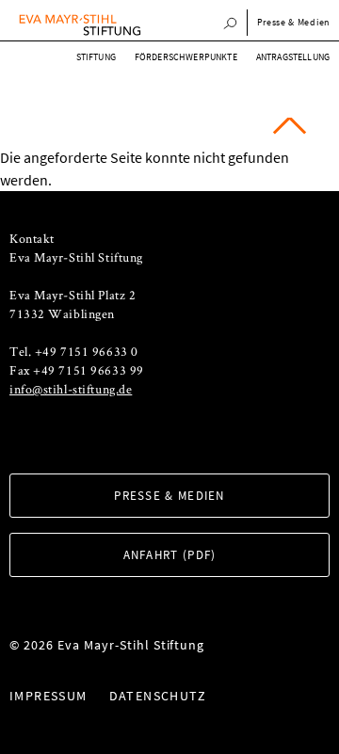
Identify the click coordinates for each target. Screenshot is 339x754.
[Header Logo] (80, 25)
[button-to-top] (289, 132)
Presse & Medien (169, 496)
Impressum (48, 695)
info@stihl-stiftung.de (70, 388)
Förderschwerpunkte (186, 57)
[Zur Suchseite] (230, 25)
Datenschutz (157, 695)
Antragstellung (293, 57)
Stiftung (96, 57)
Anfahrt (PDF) (170, 555)
